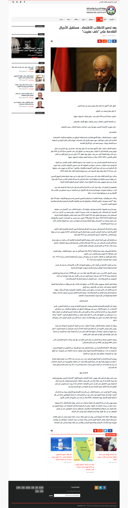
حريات (37, 491)
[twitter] (109, 41)
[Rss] (17, 2)
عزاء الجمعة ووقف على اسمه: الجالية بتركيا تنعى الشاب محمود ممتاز (107, 457)
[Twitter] (20, 2)
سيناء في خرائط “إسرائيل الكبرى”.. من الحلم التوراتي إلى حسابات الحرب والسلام (84, 467)
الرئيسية (41, 487)
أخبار (37, 487)
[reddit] (104, 41)
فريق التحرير (39, 55)
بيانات (41, 491)
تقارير (103, 35)
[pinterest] (99, 41)
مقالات (18, 487)
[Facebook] (24, 2)
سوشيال (28, 487)
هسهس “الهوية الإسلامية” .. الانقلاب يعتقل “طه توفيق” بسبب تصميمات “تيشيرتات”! (28, 50)
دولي (23, 487)
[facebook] (114, 41)
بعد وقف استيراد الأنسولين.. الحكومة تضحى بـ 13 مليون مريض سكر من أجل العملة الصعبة (62, 457)
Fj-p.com (80, 505)
